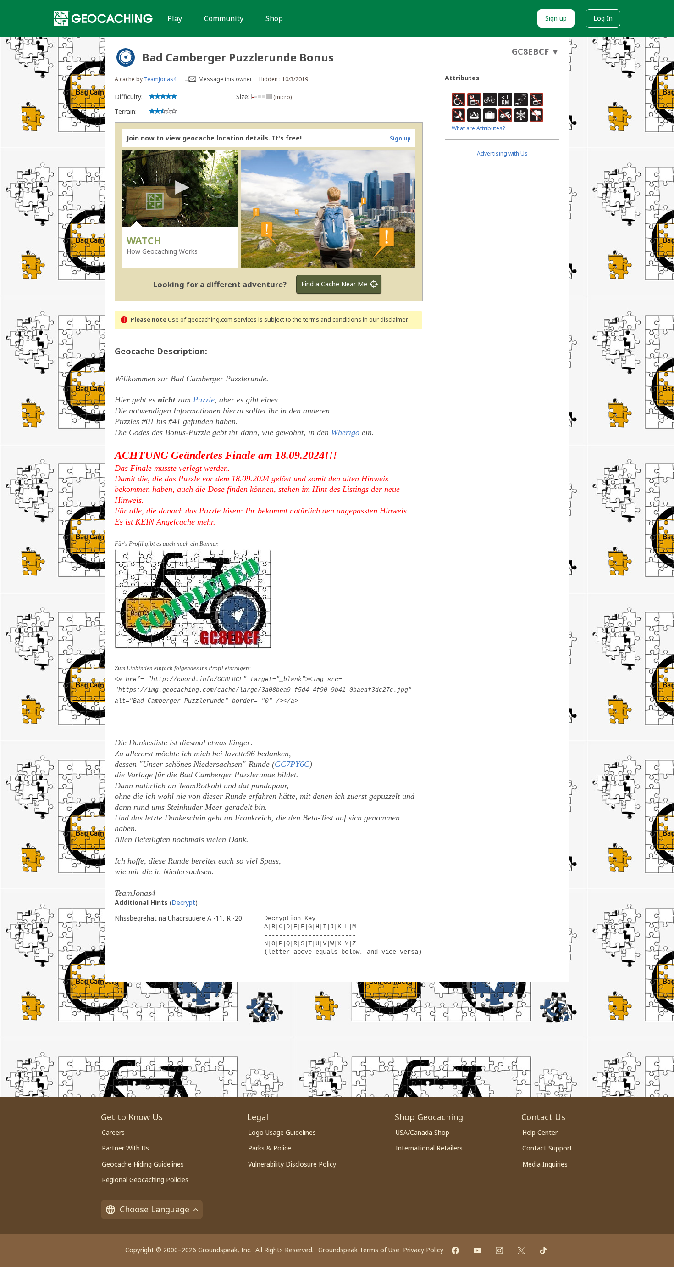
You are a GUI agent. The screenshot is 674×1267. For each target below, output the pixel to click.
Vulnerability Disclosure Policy (292, 1164)
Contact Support (547, 1148)
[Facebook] (455, 1250)
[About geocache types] (126, 57)
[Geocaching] (103, 18)
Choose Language (154, 1209)
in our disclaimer (385, 320)
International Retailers (429, 1148)
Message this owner (225, 79)
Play (174, 18)
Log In (603, 18)
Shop (274, 18)
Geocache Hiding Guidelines (143, 1164)
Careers (113, 1132)
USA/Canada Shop (422, 1132)
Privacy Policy (423, 1249)
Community (223, 18)
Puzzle (204, 399)
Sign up (556, 18)
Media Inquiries (545, 1164)
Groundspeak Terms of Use (358, 1249)
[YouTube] (477, 1250)
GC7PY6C (292, 764)
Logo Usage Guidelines (282, 1132)
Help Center (540, 1132)
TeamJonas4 (160, 79)
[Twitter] (521, 1250)
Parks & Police (269, 1148)
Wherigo (345, 432)
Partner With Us (125, 1148)
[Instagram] (499, 1250)
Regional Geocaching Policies (145, 1179)
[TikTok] (543, 1250)
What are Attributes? (478, 128)
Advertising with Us (502, 153)
